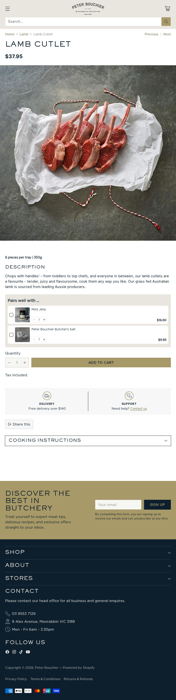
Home (9, 34)
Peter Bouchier (47, 668)
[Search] (166, 21)
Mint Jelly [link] (39, 309)
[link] (22, 314)
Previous (151, 34)
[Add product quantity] (25, 362)
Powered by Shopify (79, 668)
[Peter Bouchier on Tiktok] (21, 652)
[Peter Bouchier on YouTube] (27, 652)
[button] (34, 319)
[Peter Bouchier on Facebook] (7, 652)
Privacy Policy (16, 679)
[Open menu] (7, 8)
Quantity (13, 353)
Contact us (138, 409)
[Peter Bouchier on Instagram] (14, 652)
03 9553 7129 (24, 613)
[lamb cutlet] (88, 153)
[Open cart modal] (167, 8)
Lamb (24, 34)
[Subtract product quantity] (9, 362)
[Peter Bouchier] (88, 8)
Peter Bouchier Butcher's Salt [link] (54, 329)
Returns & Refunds (78, 679)
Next (167, 34)
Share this (21, 424)
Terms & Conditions (45, 679)
